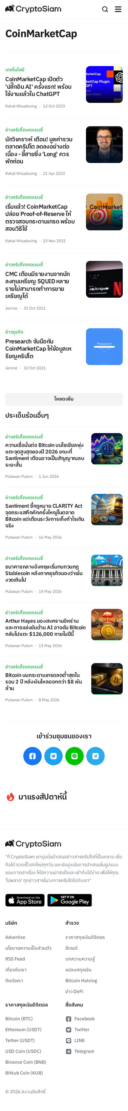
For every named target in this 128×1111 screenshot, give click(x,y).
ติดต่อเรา (14, 980)
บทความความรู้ (80, 959)
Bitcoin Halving (81, 980)
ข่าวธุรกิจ (14, 332)
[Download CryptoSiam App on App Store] (25, 900)
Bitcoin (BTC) (19, 1018)
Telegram (84, 1051)
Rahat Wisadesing (21, 106)
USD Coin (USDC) (23, 1051)
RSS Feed (15, 959)
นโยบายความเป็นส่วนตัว (28, 948)
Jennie (11, 308)
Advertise (15, 937)
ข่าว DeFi (74, 991)
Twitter (82, 1029)
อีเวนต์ (71, 948)
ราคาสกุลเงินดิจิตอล (85, 937)
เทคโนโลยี (14, 70)
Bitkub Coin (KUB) (24, 1073)
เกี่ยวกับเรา (16, 969)
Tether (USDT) (20, 1040)
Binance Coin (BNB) (25, 1062)
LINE (80, 1040)
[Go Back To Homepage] (33, 9)
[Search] (105, 9)
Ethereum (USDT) (23, 1029)
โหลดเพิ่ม (64, 399)
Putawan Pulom (18, 477)
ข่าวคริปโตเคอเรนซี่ (24, 130)
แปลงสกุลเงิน (78, 969)
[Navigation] (118, 9)
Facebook (85, 1018)
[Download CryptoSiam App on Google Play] (69, 900)
